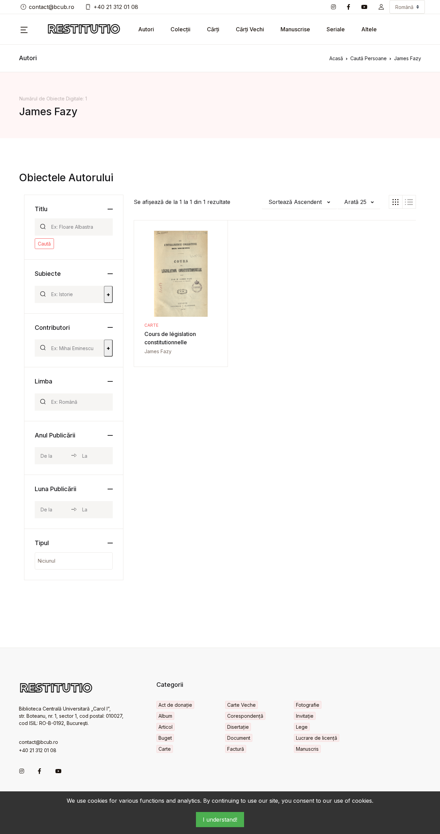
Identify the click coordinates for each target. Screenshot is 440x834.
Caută (44, 244)
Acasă (336, 58)
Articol (165, 727)
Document (238, 738)
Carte (151, 325)
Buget (165, 738)
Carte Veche (241, 705)
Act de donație (175, 705)
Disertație (238, 727)
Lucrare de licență (316, 738)
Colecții (180, 29)
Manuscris (307, 749)
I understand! (220, 819)
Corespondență (245, 716)
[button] (381, 7)
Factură (235, 749)
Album (165, 716)
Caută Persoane (368, 58)
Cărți (213, 29)
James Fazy (158, 351)
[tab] (395, 201)
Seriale (336, 29)
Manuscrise (295, 29)
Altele (369, 29)
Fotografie (307, 705)
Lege (302, 727)
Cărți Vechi (250, 29)
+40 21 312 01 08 (116, 6)
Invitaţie (305, 716)
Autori (146, 29)
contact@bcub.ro (51, 6)
